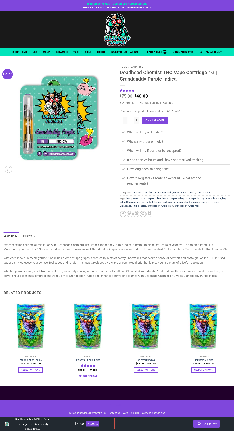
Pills (88, 52)
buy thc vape (212, 202)
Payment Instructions (153, 413)
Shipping (134, 413)
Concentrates (203, 192)
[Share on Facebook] (123, 214)
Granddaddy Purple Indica (133, 205)
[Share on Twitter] (130, 214)
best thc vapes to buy (173, 198)
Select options (30, 370)
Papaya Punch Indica (88, 360)
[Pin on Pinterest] (143, 214)
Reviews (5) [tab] (29, 235)
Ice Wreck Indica (146, 360)
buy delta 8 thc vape (211, 198)
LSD (35, 52)
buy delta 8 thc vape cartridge (157, 202)
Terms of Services (79, 413)
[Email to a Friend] (136, 214)
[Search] (201, 52)
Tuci (76, 52)
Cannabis (137, 66)
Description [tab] (11, 235)
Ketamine (62, 52)
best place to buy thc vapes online (143, 198)
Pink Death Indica (203, 360)
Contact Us (114, 413)
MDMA (46, 52)
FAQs (125, 413)
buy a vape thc (192, 198)
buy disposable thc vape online (189, 202)
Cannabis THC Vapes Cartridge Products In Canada (169, 192)
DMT (24, 52)
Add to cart (209, 424)
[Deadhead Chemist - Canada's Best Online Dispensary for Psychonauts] (117, 29)
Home (123, 66)
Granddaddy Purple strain (160, 205)
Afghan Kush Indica (31, 360)
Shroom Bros (117, 405)
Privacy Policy (98, 413)
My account (214, 52)
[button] (157, 52)
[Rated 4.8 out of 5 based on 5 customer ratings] (175, 90)
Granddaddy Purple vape (186, 205)
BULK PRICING (119, 52)
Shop (15, 52)
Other (101, 52)
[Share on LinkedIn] (149, 214)
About (134, 52)
